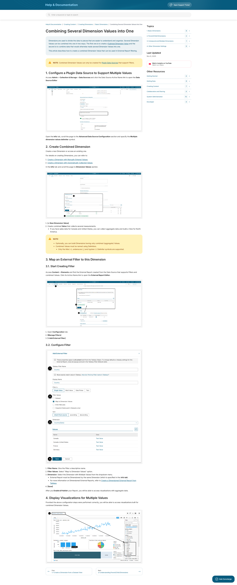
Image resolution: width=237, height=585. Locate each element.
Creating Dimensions (85, 24)
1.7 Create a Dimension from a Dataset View (67, 571)
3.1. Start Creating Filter (60, 266)
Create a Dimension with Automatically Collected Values (70, 163)
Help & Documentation (61, 5)
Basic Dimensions (101, 24)
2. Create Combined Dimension (68, 146)
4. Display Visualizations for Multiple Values (77, 497)
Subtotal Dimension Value (118, 44)
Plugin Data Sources (110, 63)
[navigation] (168, 31)
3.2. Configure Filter (58, 345)
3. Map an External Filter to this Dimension (76, 259)
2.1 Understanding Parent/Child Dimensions (113, 571)
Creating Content (70, 24)
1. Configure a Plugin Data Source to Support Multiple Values (89, 73)
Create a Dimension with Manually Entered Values (67, 159)
